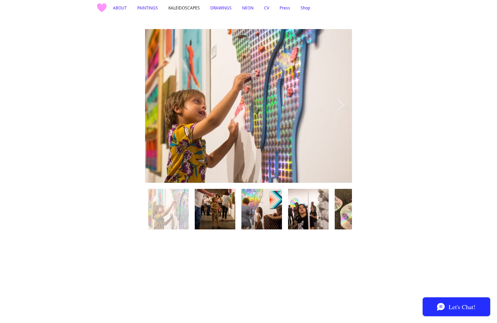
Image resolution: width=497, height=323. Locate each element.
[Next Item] (340, 106)
